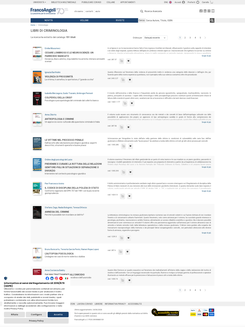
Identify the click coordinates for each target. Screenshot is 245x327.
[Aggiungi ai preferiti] (128, 61)
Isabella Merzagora (53, 93)
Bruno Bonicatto (52, 249)
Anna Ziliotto (50, 115)
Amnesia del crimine (57, 211)
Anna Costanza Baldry (55, 270)
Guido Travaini (69, 93)
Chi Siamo (78, 11)
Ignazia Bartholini (52, 72)
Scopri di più (206, 56)
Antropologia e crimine (59, 119)
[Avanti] (205, 38)
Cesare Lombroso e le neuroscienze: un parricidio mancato (69, 54)
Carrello (205, 2)
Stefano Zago (51, 207)
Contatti (89, 11)
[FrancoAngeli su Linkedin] (205, 11)
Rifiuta (14, 314)
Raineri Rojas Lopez (90, 249)
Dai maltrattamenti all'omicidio (65, 274)
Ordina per (137, 38)
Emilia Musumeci (52, 48)
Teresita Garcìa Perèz (70, 249)
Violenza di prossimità (59, 76)
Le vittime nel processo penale (64, 140)
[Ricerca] (212, 20)
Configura (36, 314)
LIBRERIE (99, 304)
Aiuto (97, 11)
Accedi (178, 2)
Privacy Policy (36, 320)
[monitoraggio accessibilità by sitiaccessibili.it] (165, 310)
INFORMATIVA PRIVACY (115, 304)
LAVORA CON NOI (84, 304)
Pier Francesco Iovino (54, 183)
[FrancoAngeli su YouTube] (213, 11)
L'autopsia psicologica (59, 253)
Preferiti (191, 2)
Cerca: (142, 20)
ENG (166, 2)
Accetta (58, 314)
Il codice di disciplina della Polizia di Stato (72, 188)
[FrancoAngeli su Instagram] (209, 11)
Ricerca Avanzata (153, 11)
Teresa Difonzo (80, 207)
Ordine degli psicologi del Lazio (58, 159)
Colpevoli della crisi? (58, 97)
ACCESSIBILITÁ (135, 304)
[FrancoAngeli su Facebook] (201, 11)
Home (33, 25)
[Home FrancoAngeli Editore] (49, 11)
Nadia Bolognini (65, 207)
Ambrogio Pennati (85, 93)
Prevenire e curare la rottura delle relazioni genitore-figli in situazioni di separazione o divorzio (73, 167)
